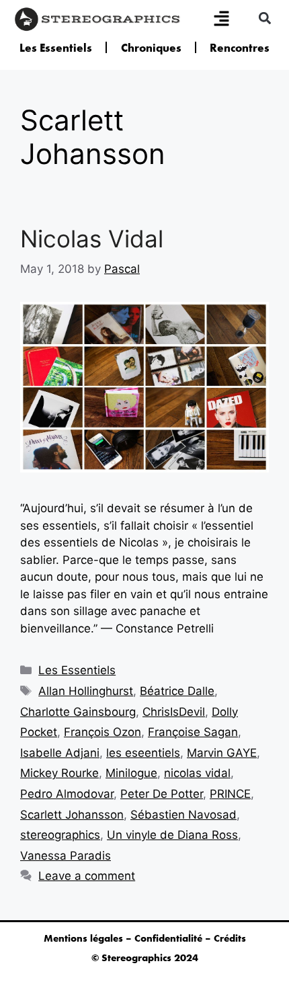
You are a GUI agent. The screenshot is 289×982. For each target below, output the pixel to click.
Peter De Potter (161, 794)
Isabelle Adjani (59, 753)
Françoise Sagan (193, 732)
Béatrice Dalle (177, 691)
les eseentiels (143, 753)
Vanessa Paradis (65, 855)
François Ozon (102, 732)
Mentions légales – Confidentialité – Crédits (145, 938)
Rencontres (240, 47)
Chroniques (151, 47)
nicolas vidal (197, 773)
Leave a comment (86, 876)
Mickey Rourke (59, 773)
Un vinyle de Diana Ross (172, 835)
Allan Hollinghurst (85, 691)
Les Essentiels (55, 47)
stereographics (60, 835)
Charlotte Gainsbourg (78, 712)
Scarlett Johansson (72, 814)
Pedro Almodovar (67, 794)
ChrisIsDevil (173, 712)
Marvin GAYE (222, 753)
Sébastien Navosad (183, 814)
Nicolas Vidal (91, 238)
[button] (264, 18)
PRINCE (230, 794)
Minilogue (131, 773)
